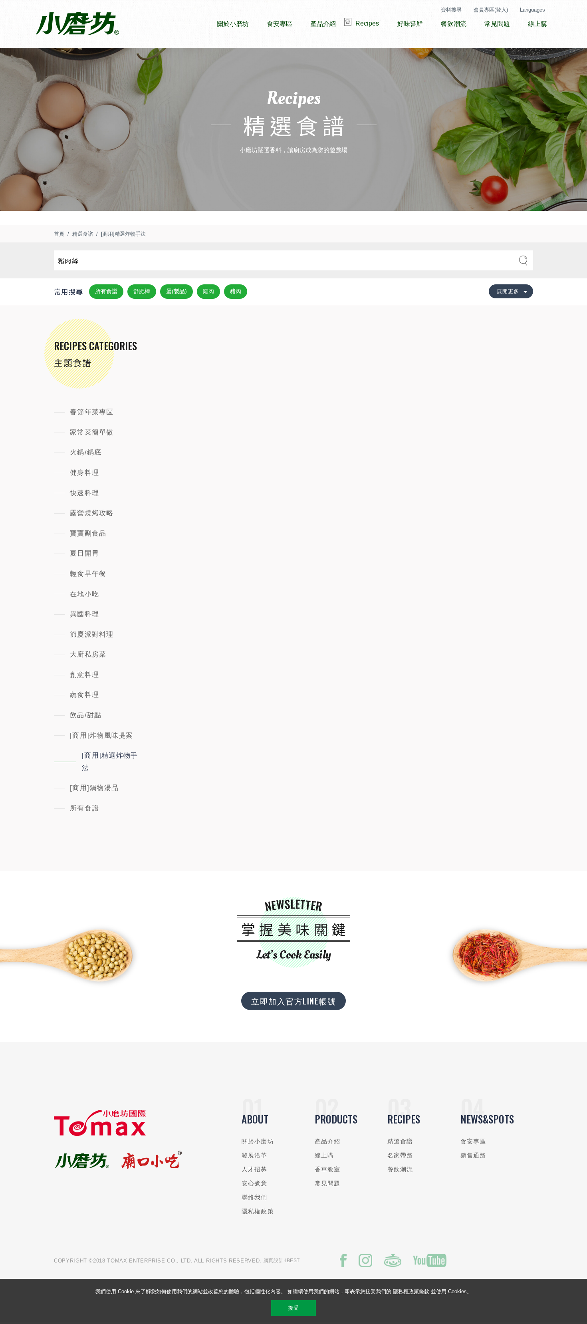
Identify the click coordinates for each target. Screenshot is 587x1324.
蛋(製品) (176, 291)
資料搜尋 (451, 10)
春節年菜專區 (92, 412)
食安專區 (473, 1141)
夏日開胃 (84, 553)
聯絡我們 (255, 1197)
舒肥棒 (141, 291)
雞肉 (208, 291)
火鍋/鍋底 (85, 452)
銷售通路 (473, 1155)
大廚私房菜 (88, 654)
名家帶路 (400, 1155)
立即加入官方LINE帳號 (293, 1001)
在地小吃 (84, 594)
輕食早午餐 (88, 574)
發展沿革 (255, 1155)
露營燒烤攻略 (92, 513)
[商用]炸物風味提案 (101, 735)
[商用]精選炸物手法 (123, 234)
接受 (293, 1308)
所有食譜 (106, 291)
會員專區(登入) (491, 10)
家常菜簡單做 (92, 432)
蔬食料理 (84, 695)
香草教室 (328, 1169)
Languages (532, 10)
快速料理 (84, 493)
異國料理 (84, 614)
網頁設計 (274, 1260)
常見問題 (328, 1183)
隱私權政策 (258, 1211)
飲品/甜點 (85, 715)
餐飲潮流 (400, 1169)
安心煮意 (255, 1183)
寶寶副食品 (88, 533)
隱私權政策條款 (411, 1291)
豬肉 (235, 291)
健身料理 (84, 472)
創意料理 (84, 675)
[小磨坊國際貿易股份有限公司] (100, 1134)
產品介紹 (328, 1141)
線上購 (324, 1155)
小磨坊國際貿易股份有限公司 (77, 24)
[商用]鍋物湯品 (94, 788)
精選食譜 (82, 234)
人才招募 (255, 1169)
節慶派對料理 (92, 634)
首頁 (59, 234)
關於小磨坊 (258, 1141)
